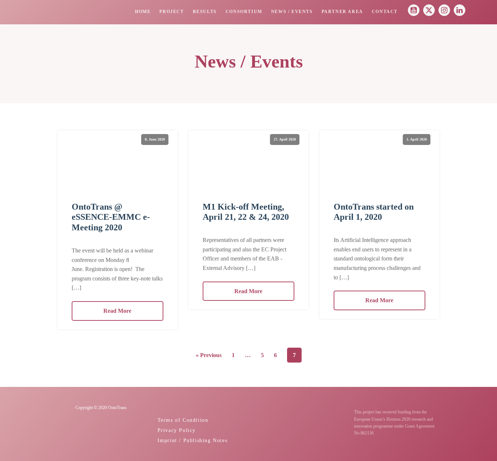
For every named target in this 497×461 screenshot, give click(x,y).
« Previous (209, 355)
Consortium (244, 11)
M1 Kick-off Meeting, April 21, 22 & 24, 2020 (246, 212)
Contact (385, 11)
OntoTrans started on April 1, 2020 (374, 212)
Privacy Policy (177, 430)
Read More (117, 311)
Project (171, 11)
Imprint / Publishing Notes (193, 440)
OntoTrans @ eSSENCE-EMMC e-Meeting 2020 (111, 217)
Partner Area (342, 11)
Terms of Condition (183, 420)
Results (205, 11)
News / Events (292, 11)
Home (143, 11)
